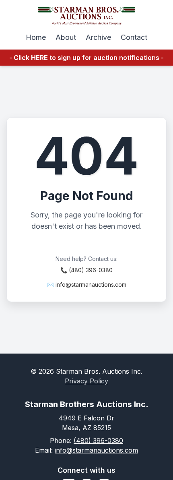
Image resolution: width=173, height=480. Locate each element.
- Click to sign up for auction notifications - (86, 58)
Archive (98, 37)
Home (36, 37)
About (66, 37)
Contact (134, 37)
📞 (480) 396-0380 (86, 270)
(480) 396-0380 (98, 441)
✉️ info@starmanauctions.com (86, 284)
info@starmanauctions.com (96, 450)
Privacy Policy (86, 381)
